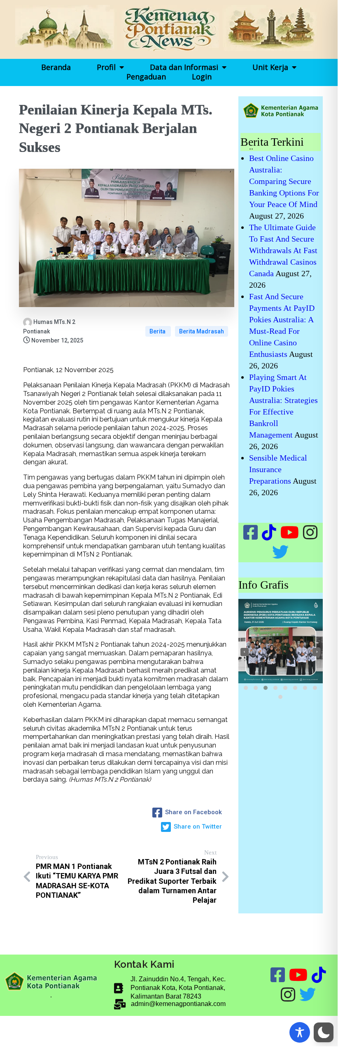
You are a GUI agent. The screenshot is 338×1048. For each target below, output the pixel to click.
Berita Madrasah (201, 331)
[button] (246, 688)
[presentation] (244, 652)
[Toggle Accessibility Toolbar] (300, 1032)
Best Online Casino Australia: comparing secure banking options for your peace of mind (284, 181)
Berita (158, 331)
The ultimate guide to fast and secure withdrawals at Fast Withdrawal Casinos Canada (283, 250)
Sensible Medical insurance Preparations (278, 469)
